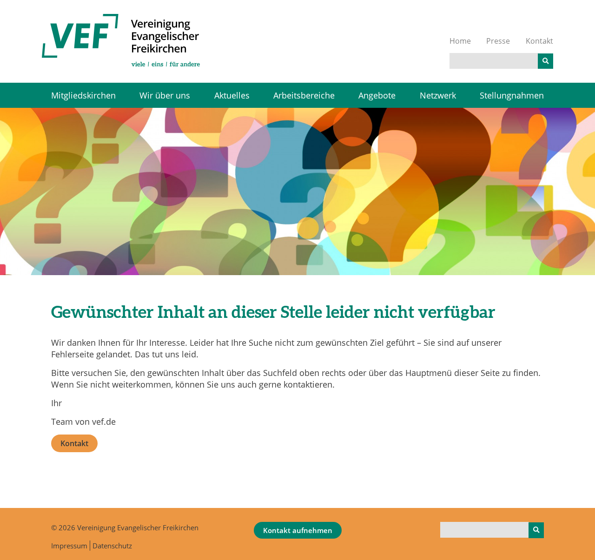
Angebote (377, 95)
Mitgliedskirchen (83, 95)
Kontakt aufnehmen (297, 530)
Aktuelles (232, 95)
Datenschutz (112, 545)
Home (460, 41)
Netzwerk (438, 95)
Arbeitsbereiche (304, 95)
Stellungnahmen (512, 95)
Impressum (69, 545)
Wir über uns (164, 95)
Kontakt (539, 41)
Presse (498, 41)
